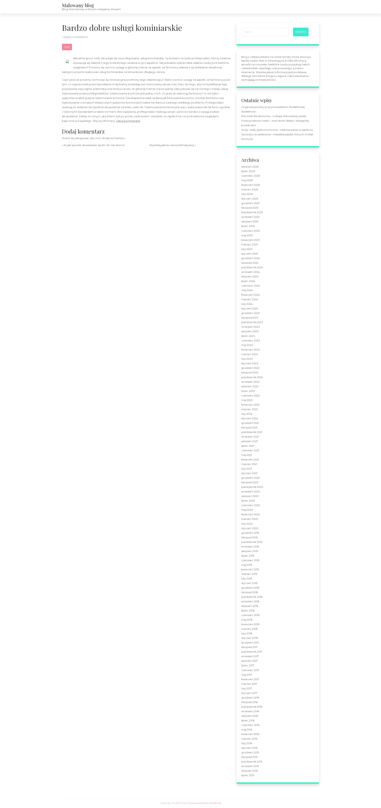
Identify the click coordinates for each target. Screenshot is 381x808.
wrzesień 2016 (250, 711)
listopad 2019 (249, 537)
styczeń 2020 (249, 528)
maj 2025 (247, 235)
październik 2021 (251, 432)
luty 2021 (246, 468)
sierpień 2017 (249, 660)
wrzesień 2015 (250, 766)
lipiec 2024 (248, 281)
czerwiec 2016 (250, 725)
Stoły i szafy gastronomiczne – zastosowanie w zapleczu (277, 129)
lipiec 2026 (248, 171)
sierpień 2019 (249, 551)
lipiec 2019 (247, 555)
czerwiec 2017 (250, 670)
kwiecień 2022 (250, 404)
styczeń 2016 (249, 747)
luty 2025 (246, 249)
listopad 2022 (249, 372)
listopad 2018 (249, 592)
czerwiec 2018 (250, 615)
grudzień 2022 (250, 367)
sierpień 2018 (249, 606)
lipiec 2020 (248, 500)
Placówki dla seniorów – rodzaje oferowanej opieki (273, 116)
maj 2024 (247, 290)
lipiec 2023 (248, 335)
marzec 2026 (249, 189)
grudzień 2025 (250, 203)
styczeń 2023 (249, 363)
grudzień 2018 (250, 587)
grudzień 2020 (250, 477)
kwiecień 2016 (250, 734)
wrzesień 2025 (250, 216)
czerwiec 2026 (250, 175)
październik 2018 (252, 596)
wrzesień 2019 (250, 546)
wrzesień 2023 (250, 326)
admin (67, 37)
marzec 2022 (249, 409)
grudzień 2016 (250, 697)
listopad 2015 (249, 757)
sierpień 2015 (249, 770)
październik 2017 (251, 651)
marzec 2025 (249, 244)
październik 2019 (251, 542)
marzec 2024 (249, 299)
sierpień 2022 (249, 386)
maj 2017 (246, 674)
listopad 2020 (250, 482)
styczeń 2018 (249, 638)
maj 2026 (247, 180)
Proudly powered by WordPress (204, 803)
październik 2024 (252, 267)
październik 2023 (252, 322)
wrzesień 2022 (250, 381)
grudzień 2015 (250, 752)
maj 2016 (246, 729)
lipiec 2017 (247, 665)
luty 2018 (246, 633)
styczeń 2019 (249, 583)
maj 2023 (247, 345)
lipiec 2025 (248, 226)
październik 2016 (251, 706)
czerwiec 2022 (250, 395)
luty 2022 (246, 413)
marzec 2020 (249, 518)
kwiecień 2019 (250, 569)
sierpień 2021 (249, 441)
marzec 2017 (249, 683)
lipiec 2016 (247, 720)
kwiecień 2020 (250, 514)
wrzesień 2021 (250, 436)
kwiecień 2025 (250, 239)
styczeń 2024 (249, 308)
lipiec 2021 (247, 445)
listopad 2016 (249, 702)
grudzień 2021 (250, 422)
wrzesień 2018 (250, 601)
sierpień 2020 (250, 496)
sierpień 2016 (249, 715)
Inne (66, 47)
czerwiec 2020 (250, 505)
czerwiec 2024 (250, 285)
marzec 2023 (249, 354)
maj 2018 (246, 619)
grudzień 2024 (250, 258)
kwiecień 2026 (250, 184)
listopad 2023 (249, 317)
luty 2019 (246, 578)
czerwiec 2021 (250, 450)
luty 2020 (247, 523)
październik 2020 (252, 486)
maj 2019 (246, 564)
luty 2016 (246, 743)
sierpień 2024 (250, 276)
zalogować (82, 138)
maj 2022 (247, 400)
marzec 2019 (249, 574)
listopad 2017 (249, 647)
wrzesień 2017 (250, 656)
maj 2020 (247, 509)
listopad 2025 (249, 207)
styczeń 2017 (249, 693)
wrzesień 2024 (250, 271)
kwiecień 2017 (250, 679)
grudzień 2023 (250, 313)
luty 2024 (247, 303)
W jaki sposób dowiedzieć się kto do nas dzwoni (94, 145)
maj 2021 (246, 454)
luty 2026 (247, 194)
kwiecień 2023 (250, 349)
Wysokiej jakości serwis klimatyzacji (171, 145)
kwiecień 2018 (250, 624)
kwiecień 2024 (250, 294)
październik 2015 (251, 761)
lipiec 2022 (248, 390)
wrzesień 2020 (250, 491)
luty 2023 (247, 358)
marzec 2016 (249, 738)
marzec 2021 (249, 464)
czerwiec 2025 (250, 230)
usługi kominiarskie (128, 120)
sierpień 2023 (250, 331)
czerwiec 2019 (250, 560)
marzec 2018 (249, 628)
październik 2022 (252, 377)
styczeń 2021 (249, 473)
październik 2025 (252, 212)
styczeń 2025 (249, 253)
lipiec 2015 (247, 775)
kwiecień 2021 (250, 459)
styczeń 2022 (249, 418)
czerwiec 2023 (250, 340)
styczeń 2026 (249, 198)
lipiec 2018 (248, 610)
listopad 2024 (249, 262)
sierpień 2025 (249, 221)
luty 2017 (246, 688)
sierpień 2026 (250, 166)
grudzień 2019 (250, 532)
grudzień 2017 (250, 642)
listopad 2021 (249, 427)
